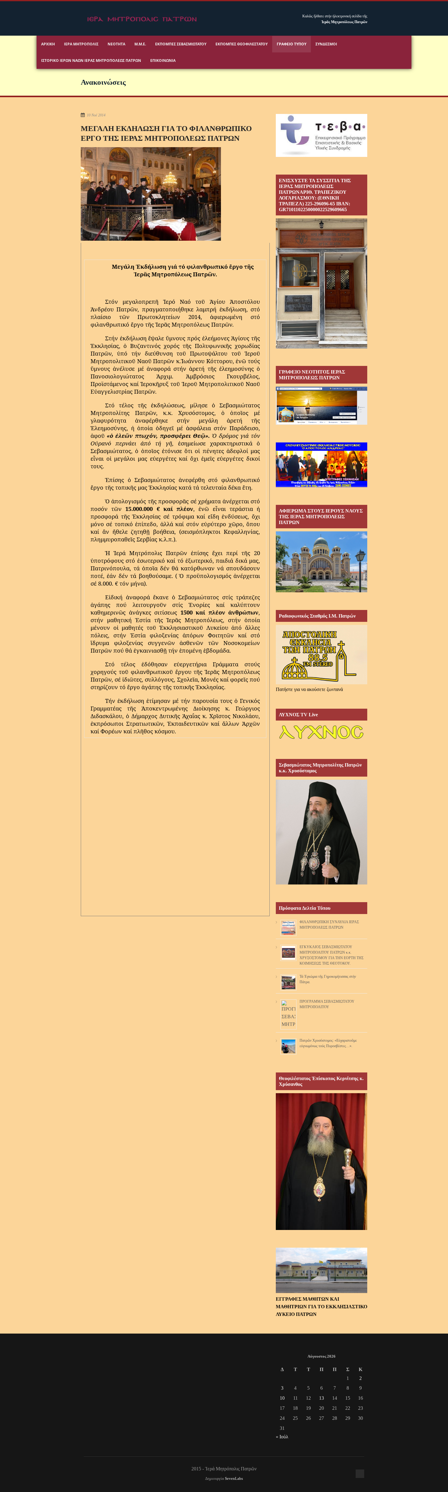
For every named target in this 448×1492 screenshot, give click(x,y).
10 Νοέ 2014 (96, 115)
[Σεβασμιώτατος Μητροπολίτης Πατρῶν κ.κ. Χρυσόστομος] (321, 882)
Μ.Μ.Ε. (140, 44)
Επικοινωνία (163, 60)
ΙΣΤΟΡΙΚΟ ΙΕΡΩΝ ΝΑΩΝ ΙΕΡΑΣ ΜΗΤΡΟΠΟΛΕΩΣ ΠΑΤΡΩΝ (91, 60)
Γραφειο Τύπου (291, 44)
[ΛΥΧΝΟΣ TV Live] (321, 739)
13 (321, 1398)
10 (282, 1398)
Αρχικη (48, 44)
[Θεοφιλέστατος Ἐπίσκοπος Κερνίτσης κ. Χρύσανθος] (321, 1228)
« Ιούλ (282, 1436)
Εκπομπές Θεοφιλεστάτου (241, 44)
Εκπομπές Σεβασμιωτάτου (180, 44)
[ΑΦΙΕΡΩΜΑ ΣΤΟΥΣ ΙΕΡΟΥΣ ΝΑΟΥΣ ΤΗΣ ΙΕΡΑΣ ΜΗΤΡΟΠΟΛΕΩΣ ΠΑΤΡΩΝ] (321, 590)
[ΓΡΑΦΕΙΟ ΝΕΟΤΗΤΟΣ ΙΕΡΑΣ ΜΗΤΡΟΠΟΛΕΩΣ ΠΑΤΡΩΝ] (321, 423)
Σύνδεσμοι (326, 44)
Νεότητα (116, 44)
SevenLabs (234, 1478)
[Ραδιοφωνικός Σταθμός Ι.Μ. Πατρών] (321, 654)
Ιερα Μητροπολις (81, 44)
